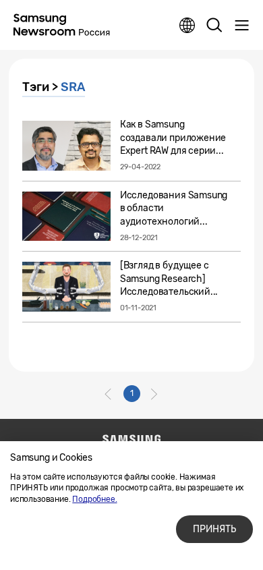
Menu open (241, 25)
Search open (214, 25)
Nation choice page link (187, 25)
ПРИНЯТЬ (214, 529)
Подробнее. (94, 499)
